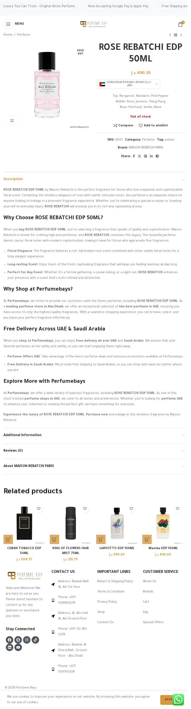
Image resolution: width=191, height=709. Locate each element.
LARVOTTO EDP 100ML (116, 548)
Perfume (23, 35)
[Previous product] (170, 35)
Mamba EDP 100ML (163, 548)
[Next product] (181, 35)
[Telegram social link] (157, 156)
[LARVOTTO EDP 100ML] (117, 523)
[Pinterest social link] (146, 156)
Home (7, 35)
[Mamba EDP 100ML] (163, 523)
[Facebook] (9, 640)
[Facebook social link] (133, 156)
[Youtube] (18, 647)
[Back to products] (175, 35)
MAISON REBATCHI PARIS (146, 148)
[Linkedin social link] (151, 156)
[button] (8, 539)
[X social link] (139, 156)
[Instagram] (27, 640)
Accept (170, 699)
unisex (169, 140)
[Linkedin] (9, 647)
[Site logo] (94, 24)
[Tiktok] (35, 640)
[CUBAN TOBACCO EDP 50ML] (24, 523)
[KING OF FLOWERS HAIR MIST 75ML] (71, 523)
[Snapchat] (18, 640)
